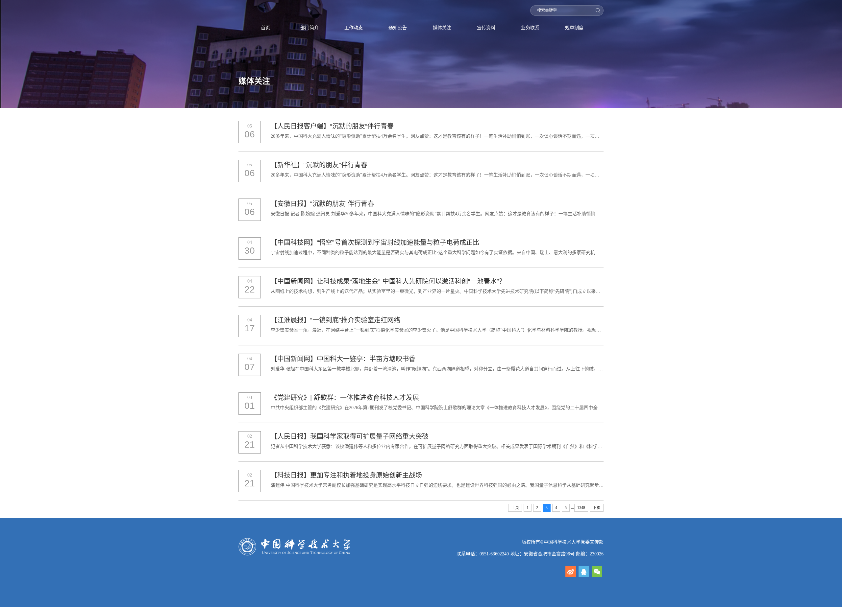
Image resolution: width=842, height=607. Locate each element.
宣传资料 (486, 27)
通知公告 (397, 27)
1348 (581, 507)
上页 (515, 507)
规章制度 (574, 27)
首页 (265, 27)
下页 (597, 507)
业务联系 (530, 27)
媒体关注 (442, 27)
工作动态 (353, 27)
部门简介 (309, 27)
